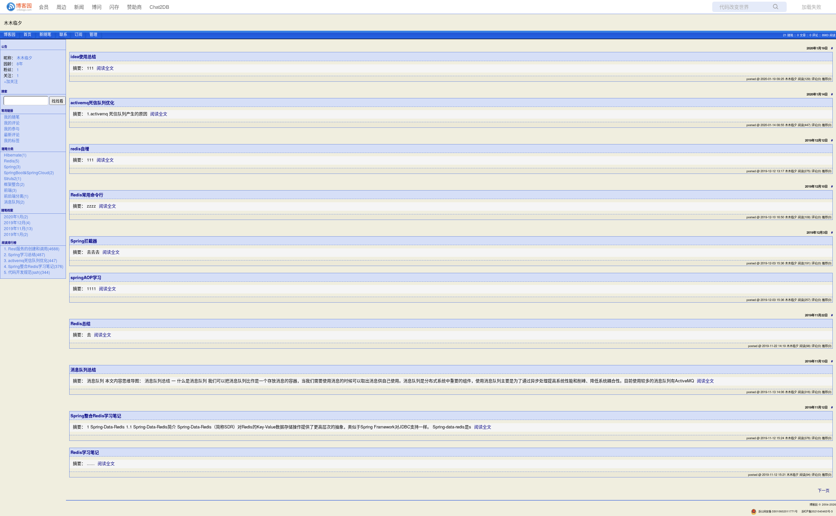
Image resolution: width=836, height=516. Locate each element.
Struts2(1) (12, 178)
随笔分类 (7, 149)
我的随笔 (12, 117)
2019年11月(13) (18, 228)
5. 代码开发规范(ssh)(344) (27, 272)
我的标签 (12, 140)
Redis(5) (11, 160)
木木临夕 (13, 23)
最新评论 (12, 134)
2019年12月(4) (17, 222)
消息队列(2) (14, 202)
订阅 (78, 34)
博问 (97, 6)
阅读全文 (105, 68)
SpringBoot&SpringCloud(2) (29, 172)
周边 (61, 6)
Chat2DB (159, 6)
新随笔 (45, 34)
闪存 (114, 6)
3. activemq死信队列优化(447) (30, 260)
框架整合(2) (14, 184)
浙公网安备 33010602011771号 (777, 511)
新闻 (79, 6)
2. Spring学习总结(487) (24, 254)
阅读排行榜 (9, 243)
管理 (93, 34)
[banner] (16, 6)
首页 (27, 34)
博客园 (9, 34)
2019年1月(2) (16, 234)
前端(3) (10, 190)
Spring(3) (12, 166)
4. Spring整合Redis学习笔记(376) (33, 266)
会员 (44, 6)
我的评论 (12, 122)
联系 (63, 34)
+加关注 (11, 81)
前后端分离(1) (16, 196)
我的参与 (12, 128)
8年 (20, 63)
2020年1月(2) (16, 216)
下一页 (823, 490)
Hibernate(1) (15, 155)
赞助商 (134, 6)
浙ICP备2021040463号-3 (817, 511)
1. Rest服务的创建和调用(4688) (31, 248)
